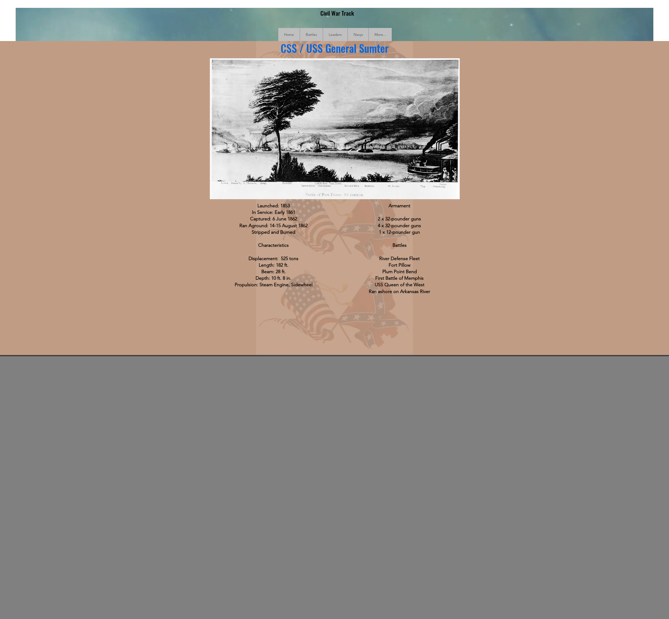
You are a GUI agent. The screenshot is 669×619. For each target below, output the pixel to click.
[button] (311, 34)
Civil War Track (337, 13)
